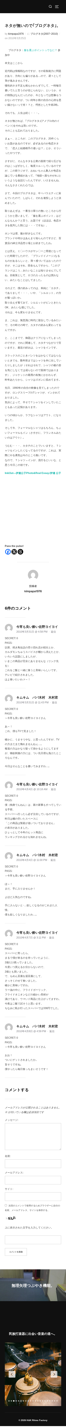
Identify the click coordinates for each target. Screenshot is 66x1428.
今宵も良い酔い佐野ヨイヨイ (37, 626)
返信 (53, 631)
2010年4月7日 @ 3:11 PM (31, 937)
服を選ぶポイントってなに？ (40, 50)
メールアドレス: (14, 1172)
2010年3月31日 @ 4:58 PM (32, 631)
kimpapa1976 (16, 33)
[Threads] (20, 552)
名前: (8, 1156)
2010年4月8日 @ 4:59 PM (31, 1031)
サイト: (9, 1189)
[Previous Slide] (12, 1374)
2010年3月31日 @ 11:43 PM (32, 702)
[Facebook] (8, 552)
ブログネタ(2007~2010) (44, 33)
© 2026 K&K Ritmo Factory (33, 1420)
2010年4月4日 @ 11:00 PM (32, 860)
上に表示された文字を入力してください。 (29, 1227)
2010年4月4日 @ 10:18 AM (32, 789)
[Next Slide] (54, 1374)
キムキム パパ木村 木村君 (37, 697)
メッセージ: (11, 1120)
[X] (14, 552)
